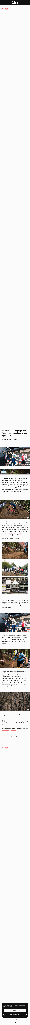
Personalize (15, 1014)
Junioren (13, 730)
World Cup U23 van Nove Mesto (13, 533)
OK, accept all (15, 1010)
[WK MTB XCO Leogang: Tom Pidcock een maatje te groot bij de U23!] (15, 509)
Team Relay (5, 730)
